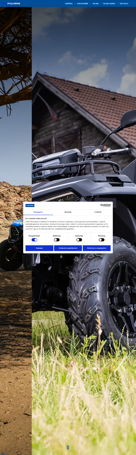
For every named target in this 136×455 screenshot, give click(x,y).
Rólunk (96, 3)
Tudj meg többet (66, 257)
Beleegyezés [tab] (38, 212)
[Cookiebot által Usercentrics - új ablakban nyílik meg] (102, 205)
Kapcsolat (124, 3)
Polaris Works (109, 3)
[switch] (57, 239)
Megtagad (39, 248)
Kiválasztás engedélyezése (68, 248)
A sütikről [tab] (97, 212)
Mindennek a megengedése (96, 248)
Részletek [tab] (68, 212)
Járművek (69, 3)
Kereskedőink (82, 3)
